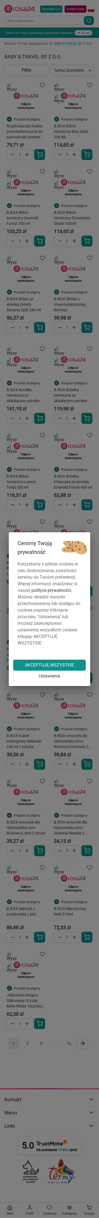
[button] (74, 547)
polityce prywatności (51, 590)
